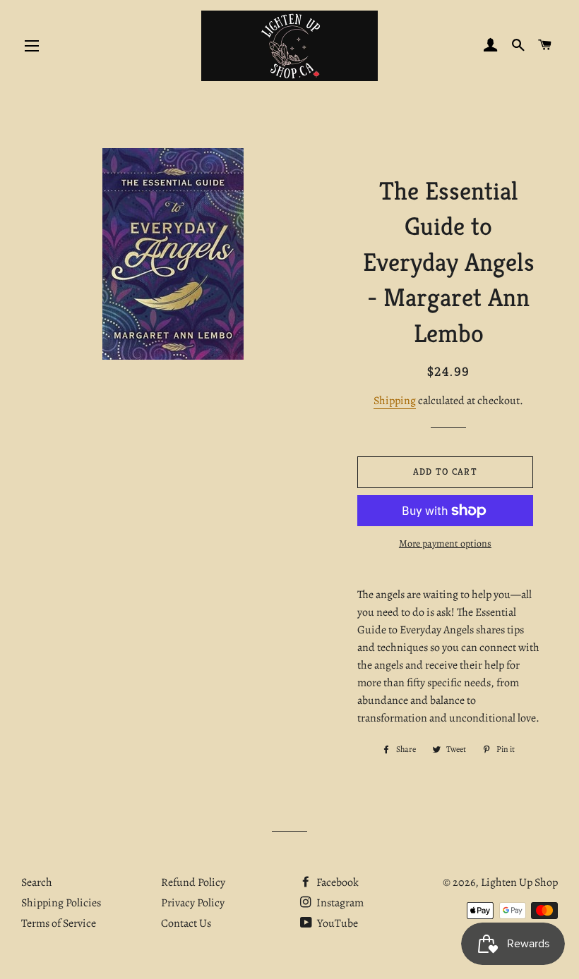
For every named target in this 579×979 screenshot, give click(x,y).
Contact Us (186, 923)
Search (36, 882)
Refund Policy (193, 882)
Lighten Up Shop (519, 882)
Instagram (339, 903)
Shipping (395, 400)
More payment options (445, 543)
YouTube (336, 923)
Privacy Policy (193, 903)
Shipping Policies (61, 903)
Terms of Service (58, 923)
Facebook (336, 882)
